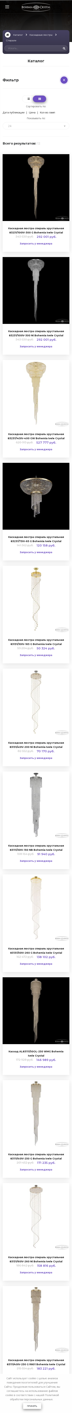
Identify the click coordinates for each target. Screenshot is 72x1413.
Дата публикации (14, 112)
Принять (32, 1406)
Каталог (18, 34)
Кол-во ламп (47, 112)
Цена (32, 112)
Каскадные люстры (41, 34)
